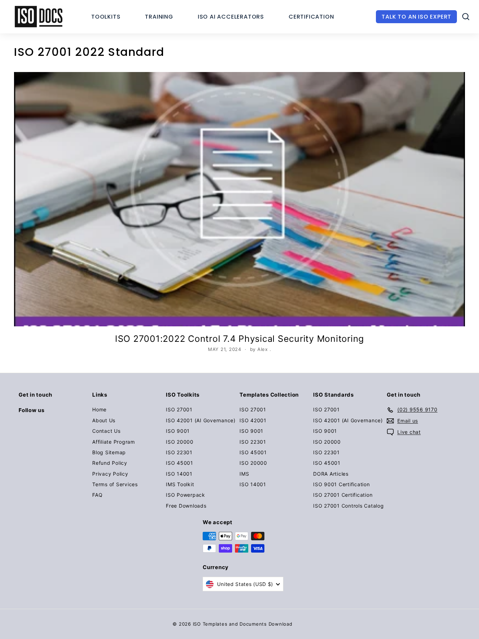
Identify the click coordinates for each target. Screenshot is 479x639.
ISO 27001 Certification (342, 495)
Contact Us (106, 431)
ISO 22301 (179, 452)
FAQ (97, 495)
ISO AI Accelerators (231, 17)
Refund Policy (109, 463)
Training (159, 17)
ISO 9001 (178, 431)
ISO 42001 (253, 420)
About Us (103, 420)
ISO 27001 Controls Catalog (348, 506)
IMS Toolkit (180, 484)
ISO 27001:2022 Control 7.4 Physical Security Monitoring (239, 338)
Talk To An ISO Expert (416, 17)
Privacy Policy (110, 474)
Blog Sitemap (109, 452)
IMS (244, 474)
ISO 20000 (180, 442)
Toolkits (105, 17)
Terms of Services (115, 484)
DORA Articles (331, 474)
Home (99, 409)
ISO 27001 (179, 409)
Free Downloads (186, 506)
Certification (311, 17)
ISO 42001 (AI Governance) (201, 420)
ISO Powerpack (185, 495)
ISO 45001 (179, 463)
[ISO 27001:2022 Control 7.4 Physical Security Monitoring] (239, 199)
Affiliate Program (113, 442)
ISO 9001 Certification (341, 484)
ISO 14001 (179, 474)
